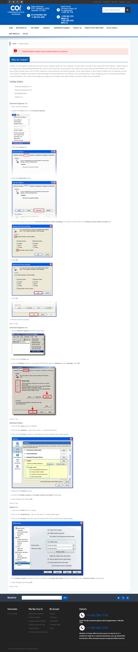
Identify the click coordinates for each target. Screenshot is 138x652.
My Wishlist (106, 2)
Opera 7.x (19, 97)
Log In (128, 2)
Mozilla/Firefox (21, 93)
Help (52, 628)
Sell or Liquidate (35, 617)
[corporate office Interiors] (16, 10)
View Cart (54, 617)
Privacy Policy (13, 614)
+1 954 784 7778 (67, 12)
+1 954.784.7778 (97, 615)
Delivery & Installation (37, 614)
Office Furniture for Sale (37, 625)
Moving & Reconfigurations (38, 632)
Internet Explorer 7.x (23, 86)
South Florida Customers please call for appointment (69, 8)
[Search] (127, 10)
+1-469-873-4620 (38, 17)
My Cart (114, 2)
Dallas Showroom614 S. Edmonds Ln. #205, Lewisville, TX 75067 (40, 8)
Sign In (53, 614)
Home (14, 44)
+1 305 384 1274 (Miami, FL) (67, 17)
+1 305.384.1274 (97, 628)
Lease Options (34, 628)
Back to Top (14, 324)
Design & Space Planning (38, 621)
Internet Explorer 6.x (23, 90)
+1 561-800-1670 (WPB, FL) (67, 21)
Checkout (122, 2)
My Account (97, 2)
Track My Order (55, 625)
